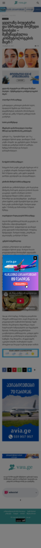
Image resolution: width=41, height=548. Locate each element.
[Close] (35, 258)
